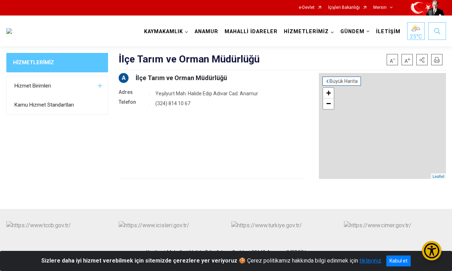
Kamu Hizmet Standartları (44, 105)
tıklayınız (370, 260)
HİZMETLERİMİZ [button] (306, 32)
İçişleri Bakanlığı (344, 7)
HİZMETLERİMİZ (33, 62)
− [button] (328, 103)
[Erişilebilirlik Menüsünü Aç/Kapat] (431, 250)
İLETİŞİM (388, 32)
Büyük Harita (343, 81)
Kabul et (398, 261)
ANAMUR (206, 32)
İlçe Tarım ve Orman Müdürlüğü (181, 78)
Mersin (380, 7)
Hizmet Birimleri (32, 86)
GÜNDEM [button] (352, 32)
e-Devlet (307, 7)
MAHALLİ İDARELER (251, 32)
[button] (422, 59)
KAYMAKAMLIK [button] (163, 32)
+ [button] (328, 93)
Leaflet (438, 176)
